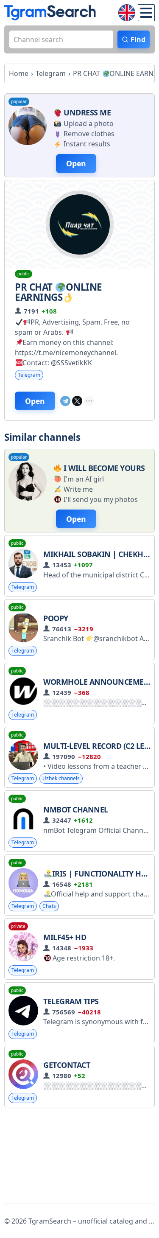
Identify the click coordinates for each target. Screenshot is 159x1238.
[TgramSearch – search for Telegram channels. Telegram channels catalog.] (50, 12)
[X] (77, 401)
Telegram (29, 374)
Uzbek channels (61, 778)
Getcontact (66, 1065)
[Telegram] (65, 401)
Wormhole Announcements (100, 682)
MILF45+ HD (64, 937)
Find (138, 39)
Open (35, 401)
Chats (49, 906)
